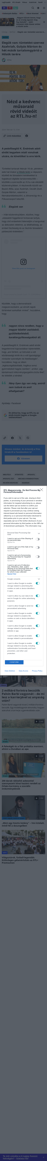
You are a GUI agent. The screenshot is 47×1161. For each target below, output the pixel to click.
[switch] (38, 539)
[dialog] (23, 580)
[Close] (42, 490)
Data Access (23, 671)
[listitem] (23, 533)
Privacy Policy (37, 671)
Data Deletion (10, 671)
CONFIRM (14, 662)
